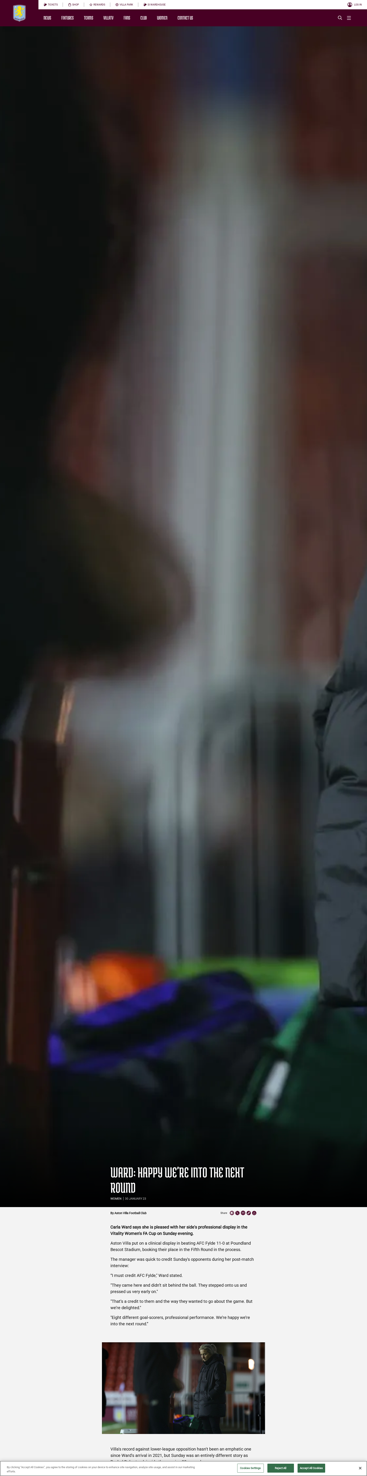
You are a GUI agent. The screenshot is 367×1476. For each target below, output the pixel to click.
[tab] (50, 4)
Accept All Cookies (311, 1468)
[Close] (360, 1468)
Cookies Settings (250, 1468)
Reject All (280, 1468)
